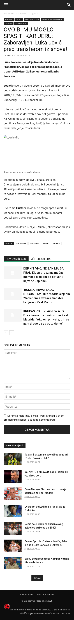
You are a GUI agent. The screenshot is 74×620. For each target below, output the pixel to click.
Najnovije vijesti (32, 19)
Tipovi (37, 578)
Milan (45, 243)
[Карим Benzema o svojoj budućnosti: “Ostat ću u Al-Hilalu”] (13, 459)
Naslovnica (9, 13)
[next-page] (11, 332)
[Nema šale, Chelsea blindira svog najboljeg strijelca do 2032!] (13, 528)
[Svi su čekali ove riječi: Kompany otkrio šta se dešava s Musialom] (13, 563)
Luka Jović (34, 243)
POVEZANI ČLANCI (16, 259)
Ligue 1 (34, 13)
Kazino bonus (27, 594)
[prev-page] (6, 332)
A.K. (9, 55)
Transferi (8, 23)
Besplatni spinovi (45, 594)
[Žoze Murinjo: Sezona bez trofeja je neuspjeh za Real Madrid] (13, 494)
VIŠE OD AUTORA (40, 259)
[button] (6, 5)
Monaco (56, 243)
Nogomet (22, 13)
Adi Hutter (21, 243)
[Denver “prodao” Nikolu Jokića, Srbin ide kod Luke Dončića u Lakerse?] (13, 546)
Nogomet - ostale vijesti (52, 19)
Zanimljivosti (21, 23)
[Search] (69, 5)
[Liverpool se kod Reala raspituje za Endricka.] (13, 511)
